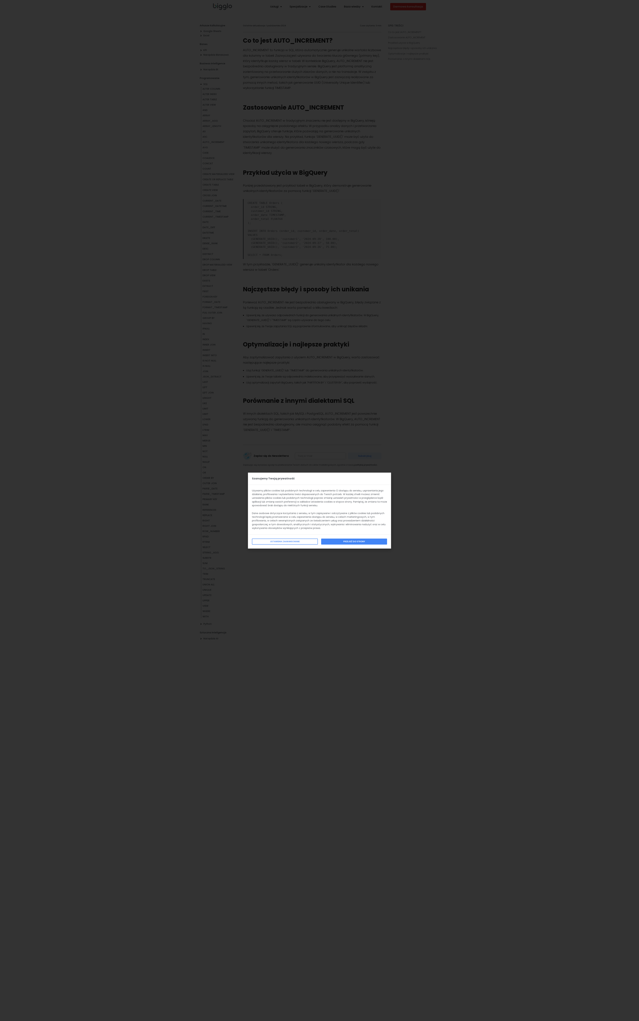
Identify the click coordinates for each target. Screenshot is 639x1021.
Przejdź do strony (354, 541)
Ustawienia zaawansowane (285, 541)
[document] (319, 510)
